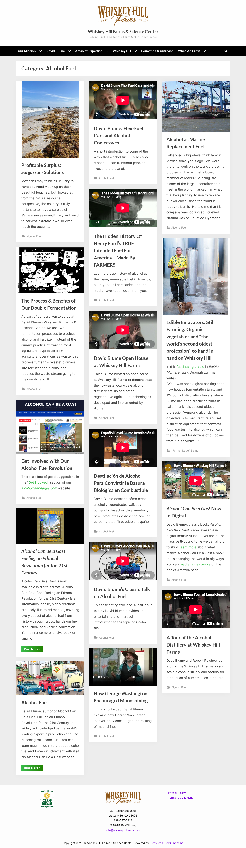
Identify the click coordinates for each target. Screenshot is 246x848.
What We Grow (189, 51)
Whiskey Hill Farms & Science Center (123, 31)
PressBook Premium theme (166, 843)
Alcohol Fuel (33, 236)
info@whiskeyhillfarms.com (123, 830)
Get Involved (38, 482)
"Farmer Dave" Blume (184, 450)
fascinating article (190, 367)
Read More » (33, 649)
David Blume (55, 51)
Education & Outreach (157, 51)
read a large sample (195, 564)
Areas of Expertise (88, 51)
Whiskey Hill (122, 51)
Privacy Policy (177, 792)
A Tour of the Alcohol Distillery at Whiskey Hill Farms (193, 645)
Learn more (187, 547)
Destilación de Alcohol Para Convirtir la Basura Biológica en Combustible (121, 483)
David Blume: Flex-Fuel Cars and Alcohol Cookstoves (118, 135)
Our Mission (27, 51)
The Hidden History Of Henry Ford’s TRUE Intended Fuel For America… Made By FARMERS (118, 250)
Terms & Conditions (180, 797)
